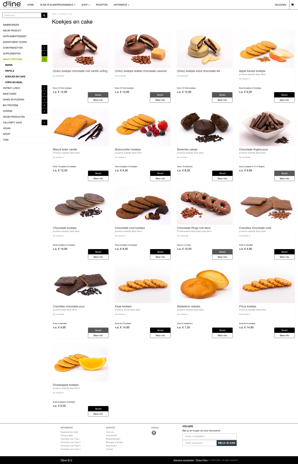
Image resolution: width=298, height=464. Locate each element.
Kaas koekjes (123, 306)
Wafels (9, 70)
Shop (87, 4)
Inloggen (280, 4)
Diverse (7, 111)
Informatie (121, 4)
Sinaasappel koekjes (66, 384)
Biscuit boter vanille (65, 149)
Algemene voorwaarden (184, 460)
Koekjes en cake (15, 76)
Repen (8, 65)
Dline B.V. (67, 460)
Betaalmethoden (113, 438)
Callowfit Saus (12, 122)
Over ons (110, 432)
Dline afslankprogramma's (57, 4)
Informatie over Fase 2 (70, 442)
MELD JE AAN (226, 443)
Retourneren (111, 445)
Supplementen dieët (69, 432)
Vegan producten (14, 116)
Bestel (284, 94)
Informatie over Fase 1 (70, 438)
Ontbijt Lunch (11, 88)
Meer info (98, 99)
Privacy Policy (202, 460)
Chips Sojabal (14, 82)
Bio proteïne (10, 105)
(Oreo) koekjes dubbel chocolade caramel (141, 70)
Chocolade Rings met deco (194, 227)
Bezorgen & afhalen (114, 442)
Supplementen (11, 53)
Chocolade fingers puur (253, 149)
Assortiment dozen (15, 42)
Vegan (6, 128)
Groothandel (111, 435)
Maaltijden (9, 93)
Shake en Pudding (13, 99)
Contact (109, 449)
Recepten (102, 4)
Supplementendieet (15, 36)
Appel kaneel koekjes (252, 70)
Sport (6, 134)
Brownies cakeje (187, 149)
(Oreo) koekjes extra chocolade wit (198, 70)
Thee (6, 139)
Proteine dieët (67, 435)
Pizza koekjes (247, 306)
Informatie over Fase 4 (70, 449)
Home (30, 4)
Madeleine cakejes (188, 306)
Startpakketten (13, 47)
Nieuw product (12, 30)
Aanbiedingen (11, 24)
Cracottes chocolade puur (69, 306)
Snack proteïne (12, 59)
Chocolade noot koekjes (130, 227)
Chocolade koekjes (65, 227)
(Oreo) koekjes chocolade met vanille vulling (80, 70)
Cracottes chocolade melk (255, 227)
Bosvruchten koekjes (128, 149)
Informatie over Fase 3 (70, 445)
